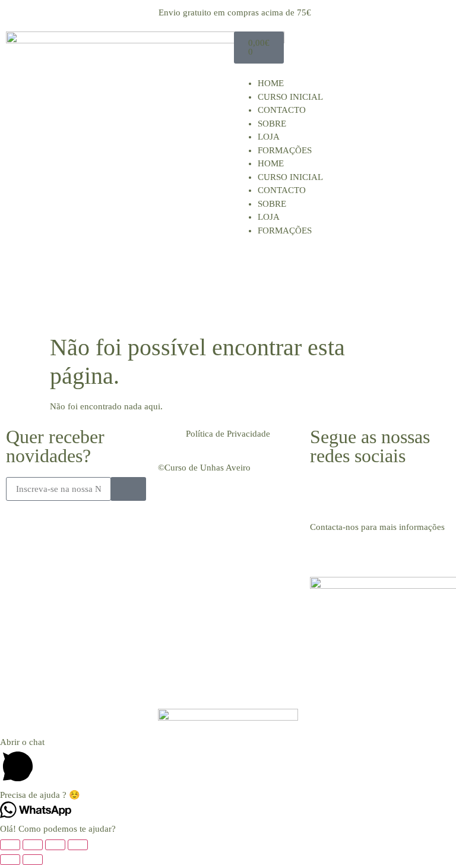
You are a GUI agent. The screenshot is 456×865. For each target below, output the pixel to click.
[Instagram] (357, 492)
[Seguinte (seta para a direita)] (33, 859)
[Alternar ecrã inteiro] (33, 844)
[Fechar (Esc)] (78, 844)
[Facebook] (325, 492)
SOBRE (272, 123)
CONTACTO (282, 110)
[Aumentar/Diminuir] (10, 844)
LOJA (269, 136)
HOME (271, 83)
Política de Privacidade (228, 433)
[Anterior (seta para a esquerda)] (10, 859)
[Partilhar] (55, 844)
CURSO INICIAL (290, 97)
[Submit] (128, 489)
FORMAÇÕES (285, 150)
